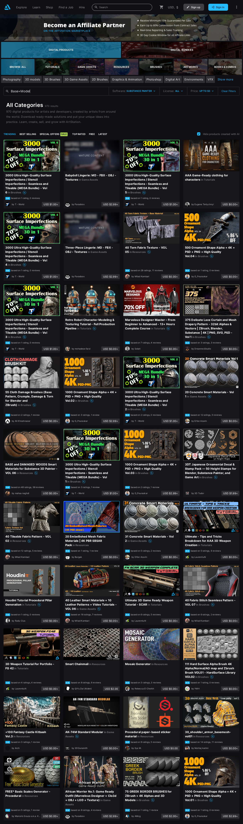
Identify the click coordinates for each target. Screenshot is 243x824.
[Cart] (161, 7)
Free (92, 134)
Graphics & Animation (127, 79)
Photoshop (153, 79)
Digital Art (173, 79)
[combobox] (122, 7)
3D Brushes (52, 79)
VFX (210, 79)
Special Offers (53, 134)
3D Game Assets (76, 79)
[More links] (236, 7)
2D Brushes (100, 79)
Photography (12, 79)
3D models (32, 79)
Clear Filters (228, 91)
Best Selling (28, 134)
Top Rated (78, 134)
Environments (193, 79)
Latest (102, 134)
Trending (10, 134)
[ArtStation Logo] (7, 7)
